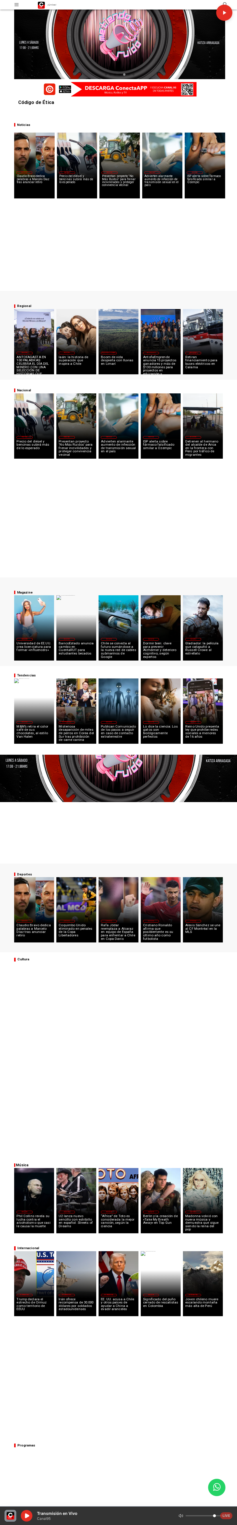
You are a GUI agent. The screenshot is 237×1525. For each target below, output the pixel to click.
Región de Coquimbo (109, 352)
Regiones (193, 437)
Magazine (24, 352)
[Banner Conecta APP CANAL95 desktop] (118, 89)
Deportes (24, 172)
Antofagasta (151, 352)
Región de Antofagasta (193, 353)
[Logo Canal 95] (41, 5)
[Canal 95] (16, 5)
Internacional (66, 722)
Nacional (67, 172)
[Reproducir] (224, 13)
